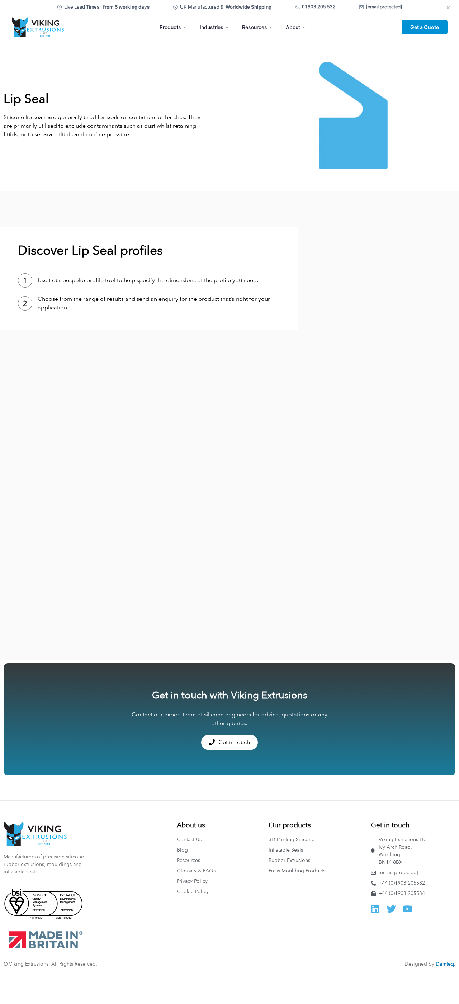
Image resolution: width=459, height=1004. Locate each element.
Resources (254, 27)
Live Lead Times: (107, 7)
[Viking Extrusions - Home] (37, 27)
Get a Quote (424, 27)
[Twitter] (391, 908)
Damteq (445, 964)
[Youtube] (407, 908)
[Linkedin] (375, 908)
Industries (211, 27)
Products (170, 27)
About (293, 27)
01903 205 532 (319, 7)
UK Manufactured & (225, 7)
